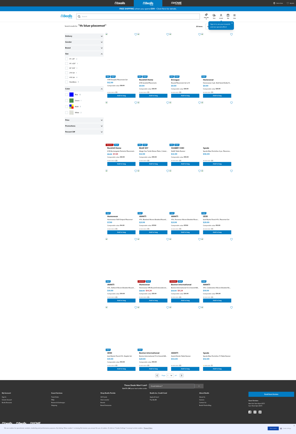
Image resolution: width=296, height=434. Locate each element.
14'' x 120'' (73, 63)
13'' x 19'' (73, 59)
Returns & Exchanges (58, 402)
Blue (78, 94)
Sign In (4, 397)
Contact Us (202, 402)
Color (67, 89)
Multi (78, 106)
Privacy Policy (148, 428)
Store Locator (104, 400)
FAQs (52, 400)
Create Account (7, 400)
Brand (68, 48)
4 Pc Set (73, 77)
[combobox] (138, 16)
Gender (68, 42)
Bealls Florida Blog (205, 405)
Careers (201, 400)
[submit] (199, 386)
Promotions (70, 126)
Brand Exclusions (105, 405)
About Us (202, 397)
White (78, 112)
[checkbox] (66, 58)
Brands (102, 402)
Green (78, 100)
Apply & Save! (154, 397)
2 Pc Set (73, 73)
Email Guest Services (271, 394)
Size (67, 54)
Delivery (68, 36)
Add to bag (126, 96)
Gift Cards (103, 397)
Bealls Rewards (7, 402)
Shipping (54, 405)
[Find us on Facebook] (249, 412)
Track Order (55, 397)
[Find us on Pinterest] (260, 412)
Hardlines (74, 82)
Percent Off (70, 132)
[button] (285, 428)
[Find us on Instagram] (255, 412)
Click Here (161, 9)
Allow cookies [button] (273, 428)
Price (67, 120)
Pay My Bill (153, 400)
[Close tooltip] (232, 23)
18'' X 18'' (73, 68)
